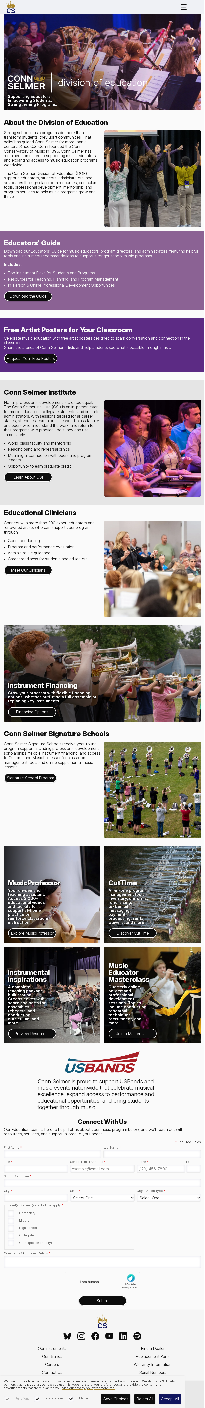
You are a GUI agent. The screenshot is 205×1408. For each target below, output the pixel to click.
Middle (24, 1220)
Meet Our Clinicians (28, 570)
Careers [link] (52, 1364)
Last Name (112, 1147)
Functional (23, 1398)
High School (28, 1228)
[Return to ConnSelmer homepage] (11, 7)
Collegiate (26, 1235)
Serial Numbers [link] (152, 1372)
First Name (13, 1147)
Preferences (55, 1398)
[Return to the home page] (103, 1321)
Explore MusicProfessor (32, 933)
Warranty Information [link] (153, 1364)
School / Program (18, 1176)
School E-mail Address (88, 1162)
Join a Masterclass (133, 1033)
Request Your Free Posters (31, 358)
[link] (67, 1336)
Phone (143, 1162)
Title (8, 1162)
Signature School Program (30, 777)
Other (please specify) (35, 1243)
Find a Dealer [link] (153, 1348)
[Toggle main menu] (184, 7)
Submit (102, 1300)
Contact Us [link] (52, 1372)
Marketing (86, 1398)
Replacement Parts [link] (153, 1356)
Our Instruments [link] (52, 1348)
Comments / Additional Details (27, 1253)
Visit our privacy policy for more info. (88, 1388)
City (8, 1191)
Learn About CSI (28, 477)
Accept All (170, 1398)
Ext (188, 1162)
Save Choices (115, 1398)
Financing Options (32, 711)
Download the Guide (28, 296)
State (75, 1191)
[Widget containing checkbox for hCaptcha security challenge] (102, 1281)
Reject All (144, 1398)
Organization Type (151, 1191)
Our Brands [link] (52, 1356)
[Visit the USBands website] (102, 1062)
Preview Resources (32, 1033)
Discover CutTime (133, 933)
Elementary (27, 1213)
